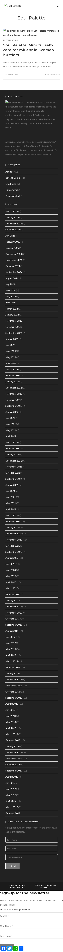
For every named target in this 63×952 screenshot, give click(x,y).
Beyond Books (10, 40)
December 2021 (13, 460)
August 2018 (11, 703)
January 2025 (12, 247)
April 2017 (10, 801)
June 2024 (10, 290)
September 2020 (13, 551)
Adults (8, 171)
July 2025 (10, 235)
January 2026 (12, 217)
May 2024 (10, 296)
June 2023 (10, 351)
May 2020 (10, 576)
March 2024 (11, 308)
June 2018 (10, 715)
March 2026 (11, 211)
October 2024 (12, 266)
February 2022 (12, 448)
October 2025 (12, 229)
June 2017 (10, 788)
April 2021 (10, 509)
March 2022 (11, 442)
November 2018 (13, 685)
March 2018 (11, 734)
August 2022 (11, 411)
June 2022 (10, 424)
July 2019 (10, 636)
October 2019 (12, 618)
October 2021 (12, 472)
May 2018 (10, 722)
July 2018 (10, 709)
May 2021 (10, 503)
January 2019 (12, 673)
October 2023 (12, 326)
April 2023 (10, 363)
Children (9, 183)
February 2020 (12, 594)
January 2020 (12, 600)
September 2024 (13, 272)
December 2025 (13, 223)
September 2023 (13, 332)
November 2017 (13, 758)
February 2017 (12, 813)
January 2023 (12, 381)
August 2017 (11, 776)
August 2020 (11, 557)
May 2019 (10, 649)
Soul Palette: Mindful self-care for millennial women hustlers (28, 50)
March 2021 (11, 515)
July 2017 (10, 782)
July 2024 (10, 284)
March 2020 (11, 588)
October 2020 (12, 545)
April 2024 (10, 302)
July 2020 (10, 563)
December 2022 (13, 387)
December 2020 (13, 533)
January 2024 (12, 314)
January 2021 (12, 527)
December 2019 (13, 606)
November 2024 (13, 259)
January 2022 (12, 454)
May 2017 (10, 794)
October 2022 (12, 399)
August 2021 (11, 484)
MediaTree (45, 887)
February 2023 (12, 375)
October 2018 (12, 691)
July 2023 (10, 345)
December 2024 (13, 254)
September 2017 (13, 770)
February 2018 (12, 740)
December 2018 (13, 679)
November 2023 (13, 320)
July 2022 (10, 418)
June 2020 (10, 570)
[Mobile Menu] (57, 6)
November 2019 (13, 612)
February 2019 (12, 667)
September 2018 (13, 697)
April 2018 (10, 728)
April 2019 (10, 655)
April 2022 (10, 436)
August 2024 (11, 278)
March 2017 (11, 807)
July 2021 (10, 491)
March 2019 (11, 661)
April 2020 (10, 582)
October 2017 (12, 764)
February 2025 (12, 241)
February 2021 (12, 521)
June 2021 (10, 497)
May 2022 (10, 430)
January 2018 (12, 746)
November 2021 (13, 466)
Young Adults (12, 195)
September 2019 (13, 624)
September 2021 (13, 478)
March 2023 (11, 369)
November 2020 (13, 539)
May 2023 (10, 357)
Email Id (5, 916)
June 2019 (10, 643)
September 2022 (13, 405)
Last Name (6, 936)
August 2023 (11, 339)
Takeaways (11, 189)
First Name (6, 926)
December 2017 (13, 752)
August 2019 (11, 630)
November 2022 (13, 393)
